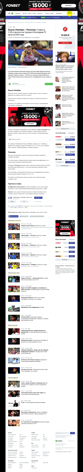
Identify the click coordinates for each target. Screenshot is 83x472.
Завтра (52, 13)
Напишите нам (71, 440)
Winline (20, 464)
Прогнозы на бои (11, 455)
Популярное (10, 443)
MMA (44, 445)
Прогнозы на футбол (12, 441)
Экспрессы (39, 13)
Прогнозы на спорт (19, 22)
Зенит (20, 468)
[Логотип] (12, 13)
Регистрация (70, 139)
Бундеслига (22, 447)
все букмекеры (71, 133)
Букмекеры (59, 13)
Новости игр (34, 468)
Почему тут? (60, 139)
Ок (72, 433)
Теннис (34, 13)
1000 (19, 206)
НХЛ (44, 436)
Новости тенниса (35, 452)
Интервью (10, 447)
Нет (24, 201)
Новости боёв (34, 445)
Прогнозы (18, 13)
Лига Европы (22, 438)
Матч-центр (10, 436)
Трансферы (10, 440)
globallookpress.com (22, 67)
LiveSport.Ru (11, 22)
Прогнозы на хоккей (12, 454)
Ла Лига (21, 443)
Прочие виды (34, 460)
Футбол (25, 13)
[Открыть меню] (9, 13)
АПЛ (20, 441)
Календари (10, 438)
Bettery (9, 468)
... (72, 15)
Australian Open (46, 452)
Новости (33, 462)
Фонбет (10, 464)
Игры (32, 466)
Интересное (10, 445)
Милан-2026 (45, 462)
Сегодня (47, 13)
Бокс (44, 447)
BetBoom (10, 466)
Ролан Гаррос (46, 455)
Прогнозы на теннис (29, 22)
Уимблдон (45, 454)
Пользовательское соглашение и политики (63, 451)
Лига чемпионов (22, 436)
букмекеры (32, 188)
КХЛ (44, 434)
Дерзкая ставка (22, 457)
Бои (32, 443)
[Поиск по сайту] (74, 13)
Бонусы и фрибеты (12, 462)
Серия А (21, 445)
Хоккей (29, 13)
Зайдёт (12, 201)
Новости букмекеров (24, 462)
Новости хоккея (34, 434)
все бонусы (71, 239)
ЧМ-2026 (21, 440)
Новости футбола (12, 434)
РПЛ (20, 434)
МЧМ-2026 (45, 440)
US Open (33, 457)
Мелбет (21, 466)
